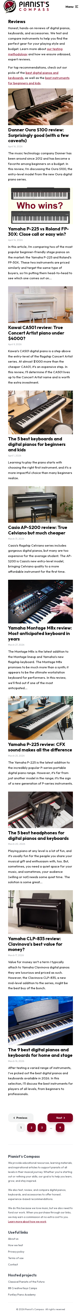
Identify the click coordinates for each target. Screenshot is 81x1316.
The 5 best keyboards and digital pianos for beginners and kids (37, 444)
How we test (15, 1245)
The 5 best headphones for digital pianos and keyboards (38, 835)
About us (13, 1238)
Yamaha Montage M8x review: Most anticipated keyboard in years (40, 633)
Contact (13, 1264)
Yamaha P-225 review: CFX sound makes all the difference (40, 747)
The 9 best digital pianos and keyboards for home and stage (40, 1052)
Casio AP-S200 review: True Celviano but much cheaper (37, 530)
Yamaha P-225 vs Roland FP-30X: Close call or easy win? (38, 231)
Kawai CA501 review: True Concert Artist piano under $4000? (36, 333)
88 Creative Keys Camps (22, 1288)
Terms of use (16, 1258)
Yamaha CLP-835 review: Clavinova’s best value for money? (35, 944)
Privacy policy (16, 1251)
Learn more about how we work (27, 1221)
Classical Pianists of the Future (26, 1281)
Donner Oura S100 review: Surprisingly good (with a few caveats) (38, 135)
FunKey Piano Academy (22, 1294)
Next (59, 1117)
